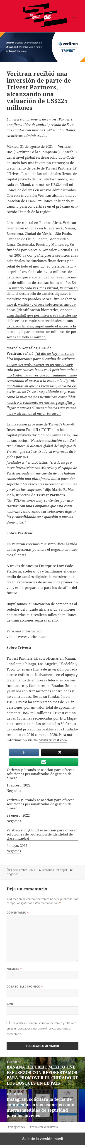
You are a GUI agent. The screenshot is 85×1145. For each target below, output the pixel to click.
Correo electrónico (25, 986)
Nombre (14, 969)
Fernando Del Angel (54, 870)
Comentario (18, 912)
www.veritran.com (33, 636)
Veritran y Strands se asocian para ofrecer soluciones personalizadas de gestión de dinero (40, 774)
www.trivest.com (53, 740)
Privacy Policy (16, 1127)
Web (10, 1004)
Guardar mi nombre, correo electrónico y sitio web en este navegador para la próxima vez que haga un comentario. (41, 1028)
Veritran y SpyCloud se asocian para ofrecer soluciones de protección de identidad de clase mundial (42, 834)
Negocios (14, 790)
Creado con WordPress (43, 1127)
